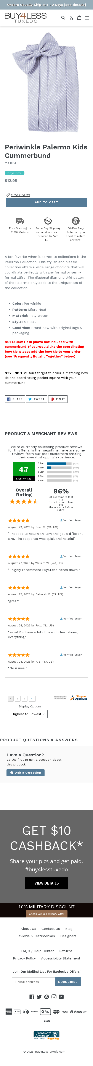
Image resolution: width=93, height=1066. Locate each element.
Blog (68, 929)
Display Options (30, 706)
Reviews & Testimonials (35, 936)
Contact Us (51, 929)
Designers (68, 936)
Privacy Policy (24, 958)
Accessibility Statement (60, 958)
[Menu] (87, 18)
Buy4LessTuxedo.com (50, 1051)
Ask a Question (28, 772)
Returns (65, 951)
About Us (28, 929)
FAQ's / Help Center (37, 951)
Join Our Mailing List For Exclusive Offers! (46, 972)
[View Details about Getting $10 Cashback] (46, 888)
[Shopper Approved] (46, 1039)
